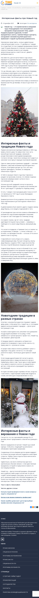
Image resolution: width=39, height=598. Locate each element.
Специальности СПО (9, 563)
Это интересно (16, 7)
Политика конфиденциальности (15, 592)
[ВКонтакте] (31, 507)
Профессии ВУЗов (9, 548)
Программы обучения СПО (11, 567)
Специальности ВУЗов (10, 552)
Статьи (9, 7)
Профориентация (9, 580)
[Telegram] (35, 507)
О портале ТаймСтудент (12, 576)
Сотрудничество (9, 584)
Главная (3, 7)
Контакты (6, 588)
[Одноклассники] (33, 507)
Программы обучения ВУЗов (12, 556)
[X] (37, 507)
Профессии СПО (8, 559)
